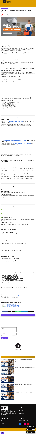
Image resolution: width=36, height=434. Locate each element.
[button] (33, 5)
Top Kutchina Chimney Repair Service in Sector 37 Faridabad (23, 360)
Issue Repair (7, 14)
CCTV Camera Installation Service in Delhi (12, 118)
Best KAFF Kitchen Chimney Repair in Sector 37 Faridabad (25, 392)
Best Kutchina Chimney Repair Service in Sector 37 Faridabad (23, 385)
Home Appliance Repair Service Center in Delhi (13, 140)
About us (32, 1)
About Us (2, 420)
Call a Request (30, 426)
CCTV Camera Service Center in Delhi (11, 95)
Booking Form (30, 432)
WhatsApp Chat (31, 429)
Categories (20, 1)
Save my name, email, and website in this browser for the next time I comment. (16, 335)
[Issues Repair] (8, 2)
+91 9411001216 (25, 420)
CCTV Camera (21, 413)
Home (15, 1)
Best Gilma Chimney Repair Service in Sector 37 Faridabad (25, 367)
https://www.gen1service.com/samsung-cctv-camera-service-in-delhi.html (18, 295)
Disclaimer (3, 423)
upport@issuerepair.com (26, 421)
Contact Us (27, 1)
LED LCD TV (21, 410)
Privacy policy (3, 424)
